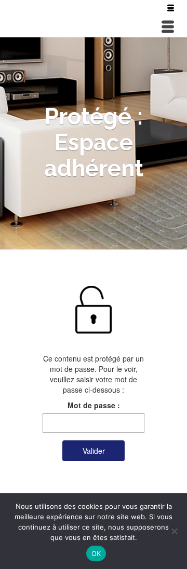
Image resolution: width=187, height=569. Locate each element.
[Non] (174, 531)
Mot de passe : (94, 405)
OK (96, 553)
